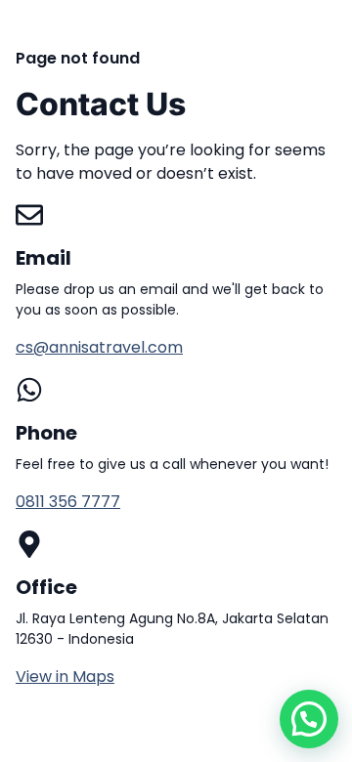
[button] (309, 719)
